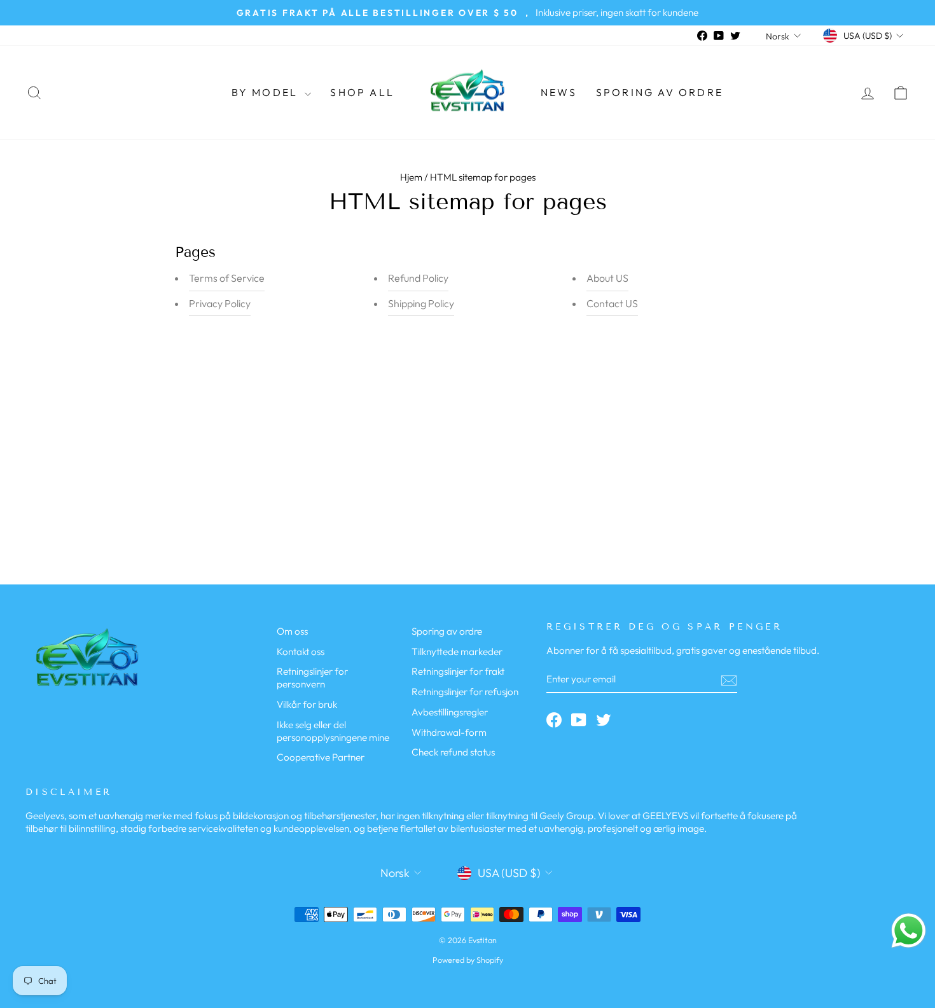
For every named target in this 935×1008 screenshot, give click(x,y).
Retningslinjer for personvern (312, 677)
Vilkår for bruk (307, 704)
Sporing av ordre (659, 92)
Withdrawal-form (449, 732)
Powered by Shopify (468, 960)
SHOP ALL (362, 92)
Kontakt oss (300, 652)
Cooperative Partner (320, 757)
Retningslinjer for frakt (458, 671)
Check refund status (453, 752)
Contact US (612, 303)
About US (607, 278)
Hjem (411, 177)
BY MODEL (267, 92)
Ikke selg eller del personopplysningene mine (333, 731)
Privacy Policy (220, 303)
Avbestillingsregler (450, 712)
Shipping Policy (421, 303)
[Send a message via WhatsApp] (909, 931)
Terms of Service (227, 278)
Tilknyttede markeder (457, 652)
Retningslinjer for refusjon (465, 692)
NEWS (559, 92)
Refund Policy (418, 278)
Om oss (292, 631)
